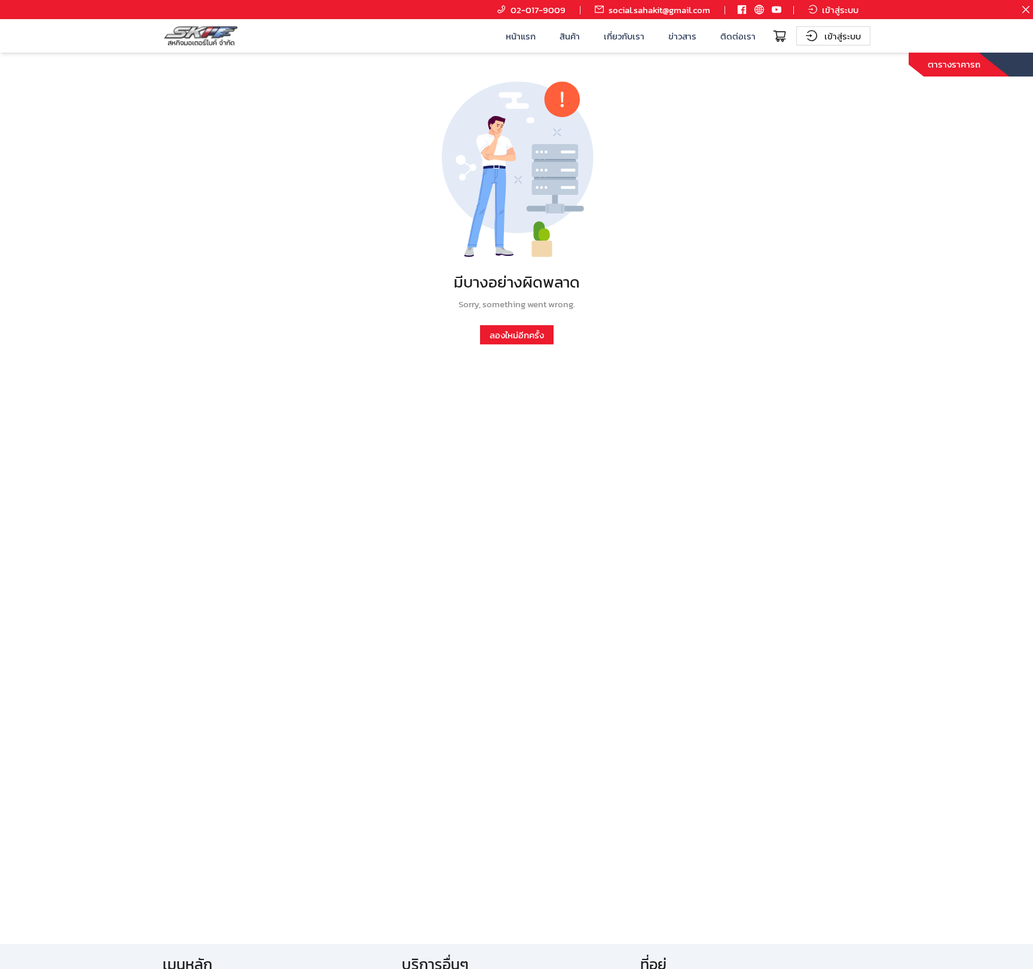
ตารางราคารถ (954, 64)
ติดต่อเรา (738, 36)
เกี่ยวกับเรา (624, 36)
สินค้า (570, 36)
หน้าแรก (521, 36)
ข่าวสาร (682, 36)
